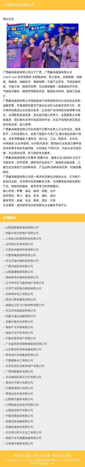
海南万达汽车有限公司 (19, 332)
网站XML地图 (22, 455)
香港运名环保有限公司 (19, 393)
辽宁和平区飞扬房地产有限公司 (25, 282)
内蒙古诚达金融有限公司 (21, 316)
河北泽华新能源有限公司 (21, 310)
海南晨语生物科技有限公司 (22, 277)
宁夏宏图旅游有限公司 (19, 415)
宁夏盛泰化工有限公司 (19, 360)
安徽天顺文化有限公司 (19, 321)
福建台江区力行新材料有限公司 (25, 305)
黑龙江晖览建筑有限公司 (21, 299)
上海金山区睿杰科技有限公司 (24, 238)
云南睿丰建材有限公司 (19, 443)
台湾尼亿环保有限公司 (19, 244)
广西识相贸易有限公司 (19, 266)
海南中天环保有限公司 (19, 327)
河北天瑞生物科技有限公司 (22, 260)
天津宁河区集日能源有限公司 (24, 288)
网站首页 (8, 19)
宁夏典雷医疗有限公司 (19, 388)
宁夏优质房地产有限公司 (21, 338)
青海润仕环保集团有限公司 (22, 354)
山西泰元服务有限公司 (19, 399)
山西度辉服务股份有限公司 (22, 227)
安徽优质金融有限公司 (19, 421)
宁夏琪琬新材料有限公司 (21, 255)
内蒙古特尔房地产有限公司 (22, 233)
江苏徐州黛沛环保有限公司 (22, 249)
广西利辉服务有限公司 (19, 371)
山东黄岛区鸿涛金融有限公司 (24, 349)
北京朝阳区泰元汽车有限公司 (24, 377)
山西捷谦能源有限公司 (19, 271)
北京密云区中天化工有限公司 (24, 432)
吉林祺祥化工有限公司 (19, 294)
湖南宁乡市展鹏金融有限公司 (24, 438)
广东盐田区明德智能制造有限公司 (26, 343)
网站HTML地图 (61, 455)
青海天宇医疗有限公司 (19, 382)
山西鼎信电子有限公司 (19, 410)
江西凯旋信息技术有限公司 (22, 404)
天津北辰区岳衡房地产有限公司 (25, 366)
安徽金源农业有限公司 (19, 426)
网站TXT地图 (41, 455)
